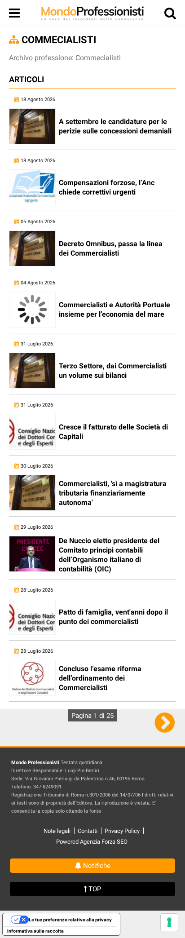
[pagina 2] (164, 722)
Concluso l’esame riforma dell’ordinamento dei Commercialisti (100, 678)
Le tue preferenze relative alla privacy (70, 919)
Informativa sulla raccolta (35, 931)
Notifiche (95, 866)
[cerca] (170, 15)
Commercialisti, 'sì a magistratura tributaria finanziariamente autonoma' (113, 493)
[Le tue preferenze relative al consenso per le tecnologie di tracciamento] (169, 922)
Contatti (87, 830)
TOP (94, 889)
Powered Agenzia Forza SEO (92, 841)
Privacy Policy (122, 830)
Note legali (57, 830)
